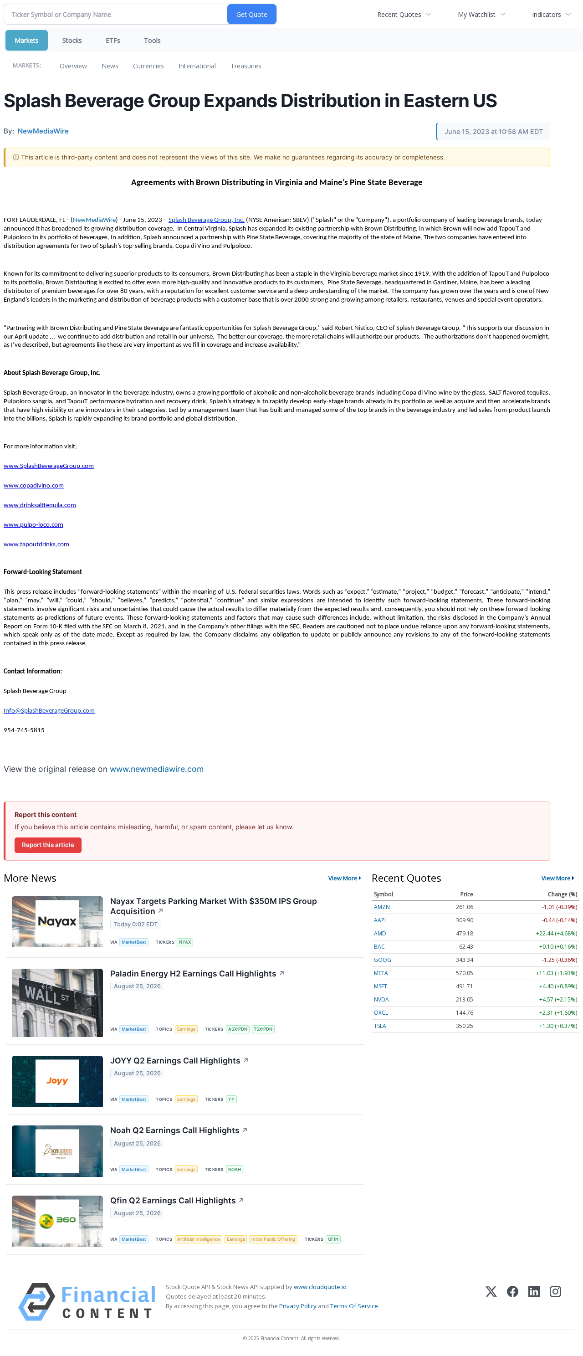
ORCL (381, 1013)
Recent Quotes (399, 14)
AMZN (382, 907)
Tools (152, 40)
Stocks (72, 40)
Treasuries (245, 66)
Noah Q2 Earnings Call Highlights (179, 1130)
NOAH (234, 1169)
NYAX (185, 942)
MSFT (380, 986)
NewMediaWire (94, 220)
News (110, 66)
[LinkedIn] (534, 1302)
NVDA (381, 999)
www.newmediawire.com (157, 769)
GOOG (382, 960)
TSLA (380, 1026)
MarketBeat (134, 942)
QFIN (333, 1239)
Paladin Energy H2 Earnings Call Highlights (197, 973)
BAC (379, 946)
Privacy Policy (298, 1306)
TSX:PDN (263, 1029)
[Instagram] (555, 1302)
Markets (27, 40)
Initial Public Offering (273, 1239)
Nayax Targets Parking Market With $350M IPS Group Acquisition (213, 906)
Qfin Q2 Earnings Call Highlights (177, 1200)
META (381, 973)
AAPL (380, 920)
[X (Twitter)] (491, 1302)
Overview (73, 66)
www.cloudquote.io (320, 1287)
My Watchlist (477, 14)
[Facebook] (512, 1302)
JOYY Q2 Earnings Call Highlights (179, 1060)
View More (343, 878)
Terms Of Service (354, 1306)
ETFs (113, 40)
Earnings (186, 1029)
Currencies (148, 66)
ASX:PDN (237, 1029)
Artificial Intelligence (198, 1239)
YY (231, 1099)
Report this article (48, 844)
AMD (380, 933)
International (197, 66)
